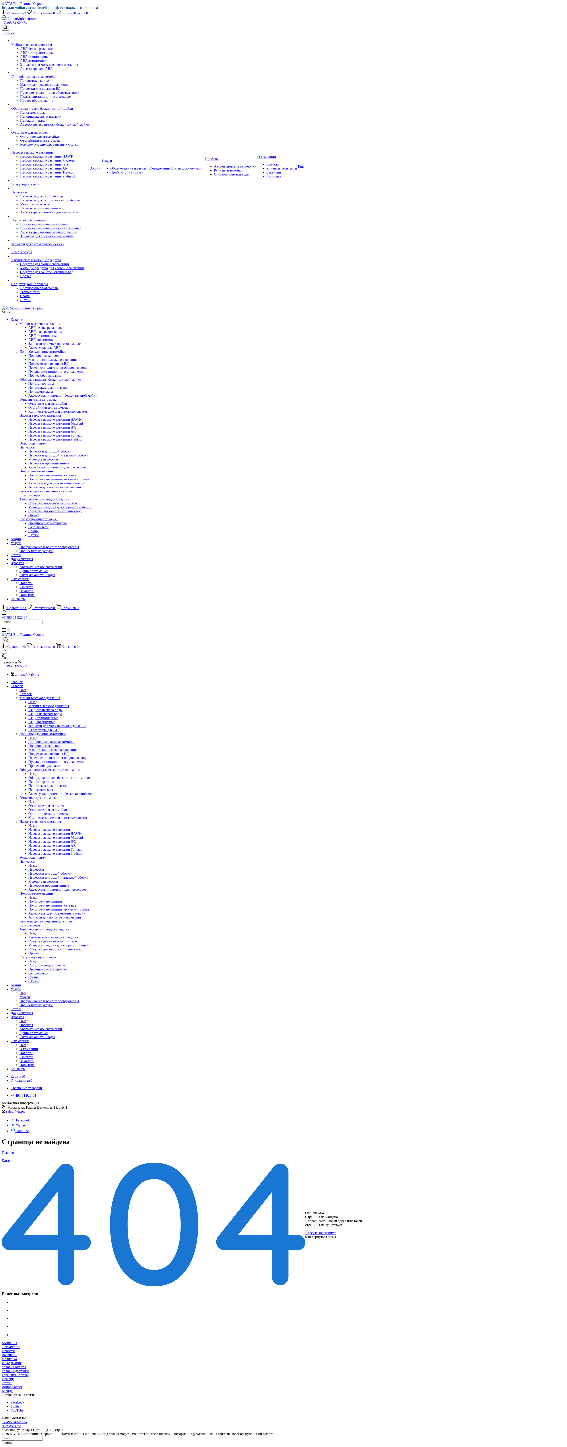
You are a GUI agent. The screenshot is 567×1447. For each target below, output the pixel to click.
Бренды (7, 1391)
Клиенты (26, 587)
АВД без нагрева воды (45, 328)
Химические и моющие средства (45, 499)
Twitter (21, 1125)
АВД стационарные (43, 335)
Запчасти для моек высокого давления (57, 343)
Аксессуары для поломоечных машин (56, 483)
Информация (11, 1363)
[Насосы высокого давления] (50, 148)
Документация (22, 559)
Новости (26, 583)
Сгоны (33, 531)
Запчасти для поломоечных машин (54, 487)
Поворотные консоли (44, 355)
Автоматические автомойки (40, 567)
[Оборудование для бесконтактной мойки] (50, 105)
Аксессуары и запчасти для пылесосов (57, 467)
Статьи (16, 555)
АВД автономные (41, 339)
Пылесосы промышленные (48, 463)
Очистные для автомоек (38, 399)
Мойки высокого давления (40, 324)
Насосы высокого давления (41, 415)
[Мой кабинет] (4, 613)
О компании (20, 579)
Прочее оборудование (44, 375)
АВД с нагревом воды (45, 331)
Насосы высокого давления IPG (52, 427)
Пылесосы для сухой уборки (49, 451)
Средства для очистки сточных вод (55, 511)
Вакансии (26, 591)
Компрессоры (29, 495)
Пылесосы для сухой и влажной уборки (58, 455)
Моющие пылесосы (43, 459)
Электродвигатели (33, 443)
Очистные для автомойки (47, 403)
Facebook (23, 1120)
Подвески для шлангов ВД (48, 363)
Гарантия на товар (15, 1375)
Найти (8, 1443)
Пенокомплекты (40, 391)
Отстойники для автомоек (48, 407)
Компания (9, 1343)
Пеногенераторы (41, 383)
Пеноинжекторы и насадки (49, 387)
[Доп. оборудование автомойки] (50, 73)
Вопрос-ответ (12, 1387)
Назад (23, 690)
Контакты (18, 599)
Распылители (38, 527)
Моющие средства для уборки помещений (60, 507)
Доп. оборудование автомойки (43, 351)
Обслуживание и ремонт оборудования (49, 547)
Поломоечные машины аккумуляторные (58, 479)
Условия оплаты (14, 1367)
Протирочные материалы (47, 523)
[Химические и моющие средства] (50, 256)
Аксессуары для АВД (44, 347)
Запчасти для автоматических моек (46, 491)
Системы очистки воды (37, 575)
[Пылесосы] (50, 188)
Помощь (8, 1379)
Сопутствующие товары (38, 519)
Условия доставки (15, 1371)
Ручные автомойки (33, 571)
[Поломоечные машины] (50, 216)
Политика (27, 595)
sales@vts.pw (15, 1111)
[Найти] (3, 627)
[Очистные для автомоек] (50, 129)
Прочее (33, 515)
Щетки (33, 535)
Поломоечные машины (37, 471)
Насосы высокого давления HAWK (55, 419)
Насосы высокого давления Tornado (55, 435)
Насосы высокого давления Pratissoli (55, 439)
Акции (16, 539)
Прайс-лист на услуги (36, 551)
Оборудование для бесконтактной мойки (51, 379)
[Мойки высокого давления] (50, 41)
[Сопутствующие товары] (50, 280)
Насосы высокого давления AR (52, 431)
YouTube (22, 1131)
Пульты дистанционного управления (56, 371)
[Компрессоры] (50, 248)
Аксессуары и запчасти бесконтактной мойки (62, 395)
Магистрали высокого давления (52, 359)
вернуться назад (324, 1237)
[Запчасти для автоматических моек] (50, 240)
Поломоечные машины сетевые (52, 475)
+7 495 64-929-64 (14, 23)
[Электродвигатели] (50, 180)
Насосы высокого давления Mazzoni (55, 423)
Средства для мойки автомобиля (53, 503)
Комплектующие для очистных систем (57, 411)
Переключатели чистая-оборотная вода (57, 367)
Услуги (16, 543)
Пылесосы (28, 447)
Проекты (17, 563)
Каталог (17, 320)
